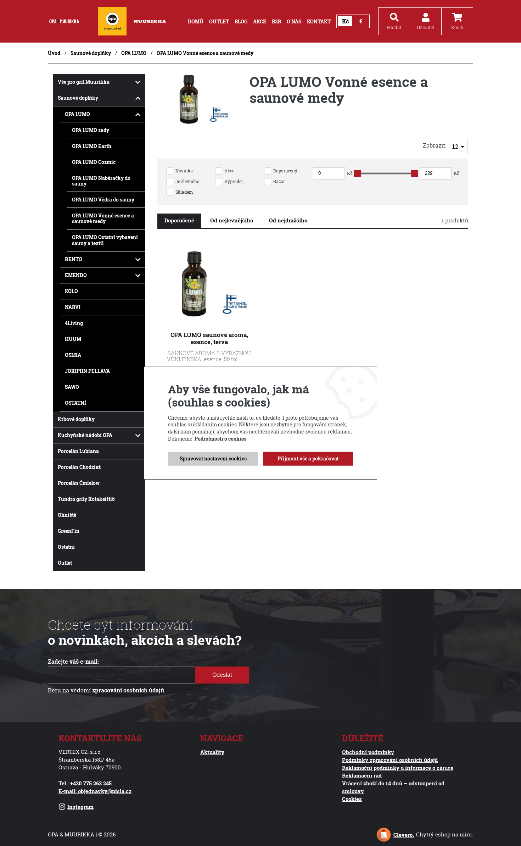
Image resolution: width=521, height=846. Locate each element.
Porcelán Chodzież (79, 467)
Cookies (352, 798)
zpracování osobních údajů (128, 690)
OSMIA (73, 355)
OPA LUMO (133, 53)
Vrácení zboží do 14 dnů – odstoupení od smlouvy (393, 787)
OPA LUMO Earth (91, 146)
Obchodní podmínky (368, 752)
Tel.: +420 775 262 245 (85, 783)
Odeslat (222, 675)
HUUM (73, 339)
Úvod (54, 53)
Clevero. (403, 834)
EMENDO (76, 275)
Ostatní (66, 546)
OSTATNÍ (75, 402)
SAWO (72, 386)
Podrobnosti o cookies (220, 438)
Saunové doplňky (91, 53)
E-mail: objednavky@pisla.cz (94, 791)
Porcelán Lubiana (78, 451)
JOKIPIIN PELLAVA (87, 370)
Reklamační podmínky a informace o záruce (397, 767)
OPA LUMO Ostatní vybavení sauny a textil (105, 240)
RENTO (73, 259)
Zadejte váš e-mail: (73, 661)
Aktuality (212, 752)
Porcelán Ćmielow (79, 483)
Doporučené (179, 220)
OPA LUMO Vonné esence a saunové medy (103, 218)
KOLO (71, 291)
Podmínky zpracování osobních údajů (390, 759)
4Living (74, 323)
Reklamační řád (362, 775)
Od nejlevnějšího (231, 220)
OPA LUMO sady (90, 130)
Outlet (65, 562)
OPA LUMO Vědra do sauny (103, 199)
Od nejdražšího (288, 220)
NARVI (72, 307)
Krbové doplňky (76, 419)
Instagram (80, 806)
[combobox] (458, 146)
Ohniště (67, 515)
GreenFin (68, 530)
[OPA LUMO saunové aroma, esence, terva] (209, 321)
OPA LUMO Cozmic (94, 162)
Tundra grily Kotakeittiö (86, 499)
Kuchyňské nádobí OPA (85, 435)
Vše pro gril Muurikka (84, 81)
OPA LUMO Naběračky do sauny (101, 181)
